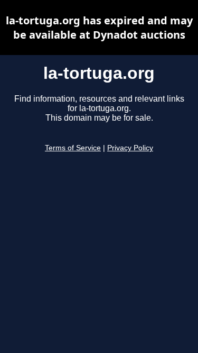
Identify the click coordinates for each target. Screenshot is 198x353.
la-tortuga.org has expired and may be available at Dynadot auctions (99, 27)
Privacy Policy (130, 148)
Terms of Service (73, 148)
